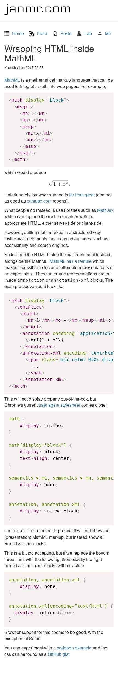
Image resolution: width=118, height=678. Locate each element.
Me (107, 33)
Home (17, 33)
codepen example (74, 648)
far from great (82, 195)
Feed (41, 33)
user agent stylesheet (59, 405)
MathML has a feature (71, 261)
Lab (87, 33)
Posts (65, 33)
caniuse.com (39, 201)
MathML (12, 80)
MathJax (105, 210)
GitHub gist (58, 654)
